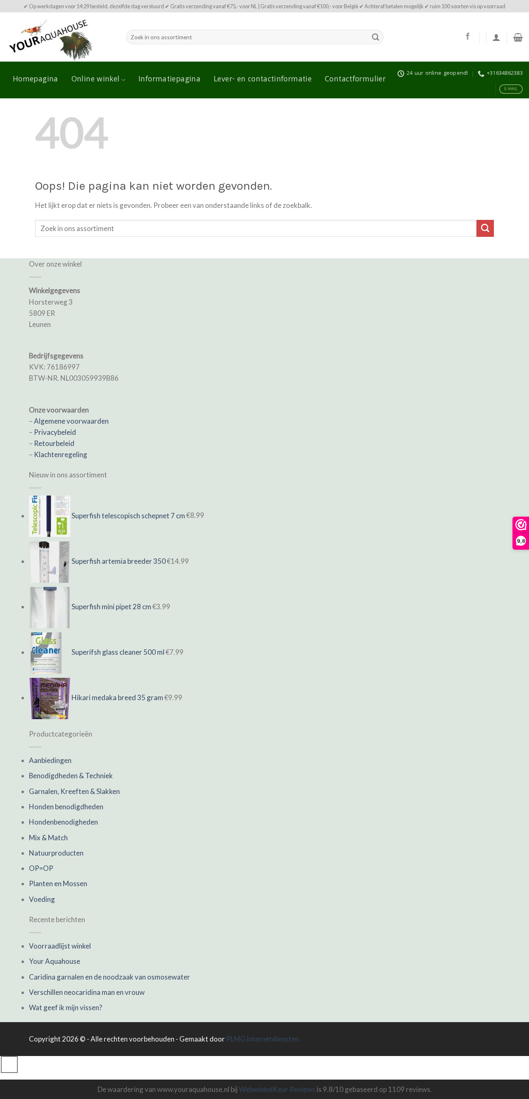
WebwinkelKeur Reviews (277, 1089)
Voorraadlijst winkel (60, 946)
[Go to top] (9, 1064)
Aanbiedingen (50, 760)
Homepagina (35, 80)
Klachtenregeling (60, 454)
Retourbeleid (54, 443)
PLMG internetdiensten (262, 1039)
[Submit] (375, 37)
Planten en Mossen (58, 883)
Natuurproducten (56, 853)
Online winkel (95, 80)
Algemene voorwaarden (71, 421)
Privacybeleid (55, 432)
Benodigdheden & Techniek (71, 775)
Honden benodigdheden (66, 806)
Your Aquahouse (54, 961)
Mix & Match (48, 837)
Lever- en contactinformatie (263, 80)
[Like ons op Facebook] (467, 37)
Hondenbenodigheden (63, 822)
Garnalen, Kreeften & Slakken (74, 791)
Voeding (42, 899)
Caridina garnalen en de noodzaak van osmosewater (109, 977)
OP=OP (41, 868)
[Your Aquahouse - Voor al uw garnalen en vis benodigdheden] (60, 37)
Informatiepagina (169, 80)
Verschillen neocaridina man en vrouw (87, 992)
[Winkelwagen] (518, 37)
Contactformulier (355, 80)
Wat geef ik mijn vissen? (65, 1007)
